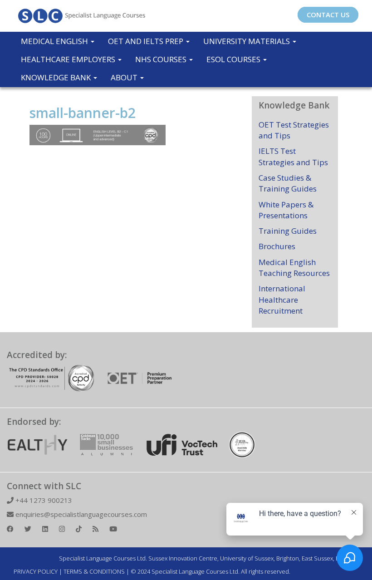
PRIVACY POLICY (36, 571)
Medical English (55, 41)
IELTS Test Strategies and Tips (293, 156)
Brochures (277, 246)
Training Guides (288, 231)
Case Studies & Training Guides (288, 183)
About (125, 77)
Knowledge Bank (57, 77)
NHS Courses (161, 59)
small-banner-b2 (82, 112)
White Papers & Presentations (286, 210)
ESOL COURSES (234, 59)
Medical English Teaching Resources (294, 267)
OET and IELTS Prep (146, 41)
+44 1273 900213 (43, 500)
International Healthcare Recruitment (282, 299)
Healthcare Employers (69, 59)
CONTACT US (328, 14)
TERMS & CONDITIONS (94, 571)
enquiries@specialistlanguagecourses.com (80, 514)
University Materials (247, 41)
